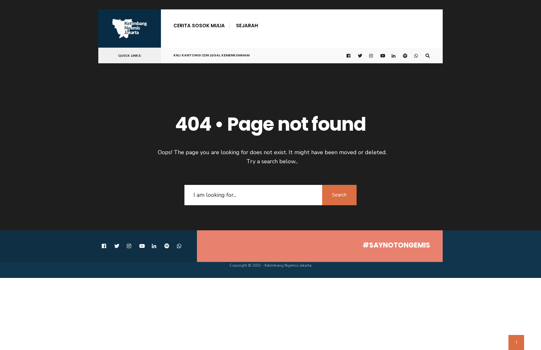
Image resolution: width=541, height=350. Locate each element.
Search (339, 195)
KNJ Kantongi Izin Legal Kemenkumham (211, 55)
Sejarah (247, 25)
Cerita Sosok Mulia (199, 25)
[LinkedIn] (393, 55)
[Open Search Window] (427, 55)
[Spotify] (405, 55)
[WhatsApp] (416, 55)
